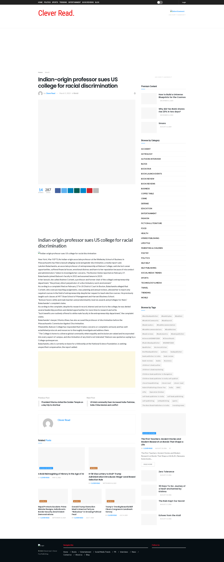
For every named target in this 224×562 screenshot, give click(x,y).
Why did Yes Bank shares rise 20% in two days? (172, 110)
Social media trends (151, 273)
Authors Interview (151, 159)
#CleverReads (168, 338)
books (158, 361)
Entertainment (74, 2)
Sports (55, 2)
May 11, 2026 (56, 477)
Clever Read (50, 93)
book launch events (151, 174)
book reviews (147, 361)
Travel (144, 288)
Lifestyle (145, 243)
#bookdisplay (167, 316)
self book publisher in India (153, 396)
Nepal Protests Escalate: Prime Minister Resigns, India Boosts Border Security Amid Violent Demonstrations (52, 510)
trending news (178, 405)
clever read (178, 383)
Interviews (124, 552)
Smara (162, 123)
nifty (144, 392)
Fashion (145, 218)
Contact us (67, 555)
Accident (146, 149)
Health (144, 233)
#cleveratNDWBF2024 (151, 338)
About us (78, 555)
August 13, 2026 (165, 519)
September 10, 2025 (59, 518)
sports (174, 401)
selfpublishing (163, 401)
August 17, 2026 (165, 504)
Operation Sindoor (157, 392)
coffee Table (147, 193)
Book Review (147, 179)
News (134, 552)
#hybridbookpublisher (151, 343)
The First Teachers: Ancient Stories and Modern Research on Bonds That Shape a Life (162, 441)
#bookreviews (147, 334)
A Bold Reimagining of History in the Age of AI (61, 473)
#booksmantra (162, 334)
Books (74, 552)
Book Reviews (88, 2)
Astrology (146, 154)
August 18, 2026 (165, 495)
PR (115, 552)
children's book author (151, 365)
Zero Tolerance (166, 471)
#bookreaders (147, 325)
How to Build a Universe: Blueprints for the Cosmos (172, 96)
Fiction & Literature (151, 223)
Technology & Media (151, 283)
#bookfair (179, 316)
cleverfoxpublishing (150, 383)
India (171, 387)
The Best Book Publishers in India (155, 405)
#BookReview (170, 329)
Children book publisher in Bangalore (157, 374)
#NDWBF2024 (168, 343)
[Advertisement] (112, 50)
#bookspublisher (177, 334)
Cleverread (47, 551)
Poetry (145, 253)
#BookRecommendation (166, 325)
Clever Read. (56, 13)
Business (145, 188)
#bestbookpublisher (150, 316)
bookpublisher (176, 352)
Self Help (145, 263)
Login (184, 2)
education (146, 208)
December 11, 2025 (166, 100)
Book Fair (146, 169)
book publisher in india (151, 356)
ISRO (178, 387)
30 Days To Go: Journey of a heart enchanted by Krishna (172, 489)
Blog (97, 2)
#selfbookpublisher (150, 352)
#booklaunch (167, 320)
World (47, 72)
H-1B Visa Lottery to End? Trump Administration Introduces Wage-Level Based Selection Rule (112, 476)
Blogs (144, 164)
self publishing (148, 268)
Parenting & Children (152, 248)
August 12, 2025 (165, 127)
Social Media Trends (102, 552)
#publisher (146, 347)
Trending (63, 2)
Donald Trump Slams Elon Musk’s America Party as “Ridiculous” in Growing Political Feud (86, 510)
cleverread (166, 383)
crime (144, 198)
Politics (47, 2)
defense (145, 203)
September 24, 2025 (109, 483)
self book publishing (175, 396)
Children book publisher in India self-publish (160, 378)
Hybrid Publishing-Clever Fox (154, 387)
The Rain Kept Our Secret (172, 501)
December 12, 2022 (166, 115)
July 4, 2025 (123, 515)
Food (143, 228)
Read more (148, 464)
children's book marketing (152, 369)
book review (168, 356)
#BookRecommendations (152, 329)
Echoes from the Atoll (170, 515)
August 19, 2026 (165, 475)
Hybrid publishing (150, 238)
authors (164, 352)
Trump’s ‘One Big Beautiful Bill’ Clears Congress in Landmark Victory (119, 509)
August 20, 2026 (161, 448)
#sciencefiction (160, 347)
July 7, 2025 (90, 518)
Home (40, 2)
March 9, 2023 (65, 93)
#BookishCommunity (150, 320)
